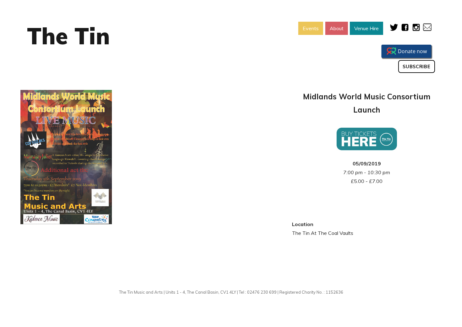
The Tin (68, 36)
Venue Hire (366, 28)
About (337, 28)
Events (311, 28)
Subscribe (416, 66)
